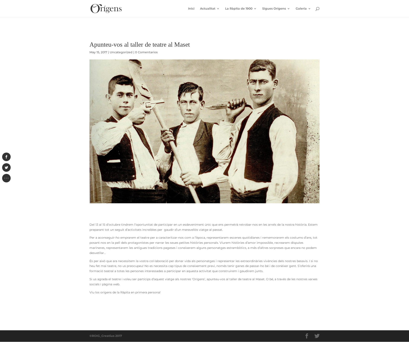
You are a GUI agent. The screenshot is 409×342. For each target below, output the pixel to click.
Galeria (301, 8)
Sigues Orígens (274, 8)
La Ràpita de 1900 (238, 8)
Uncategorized (121, 52)
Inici (191, 8)
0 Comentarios (146, 52)
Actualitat (207, 8)
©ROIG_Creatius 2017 (105, 336)
